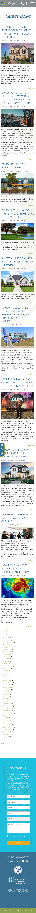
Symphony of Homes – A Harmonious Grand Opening (16, 518)
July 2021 (6, 717)
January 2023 (7, 680)
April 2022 (6, 699)
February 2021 (7, 725)
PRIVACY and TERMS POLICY (16, 891)
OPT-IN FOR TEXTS (17, 836)
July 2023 (6, 670)
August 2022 (7, 689)
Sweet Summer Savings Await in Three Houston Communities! (17, 262)
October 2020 (7, 729)
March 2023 (6, 678)
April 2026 (6, 638)
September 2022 (8, 687)
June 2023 (6, 673)
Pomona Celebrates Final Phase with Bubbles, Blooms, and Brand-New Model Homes (16, 314)
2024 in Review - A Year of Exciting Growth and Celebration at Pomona (17, 382)
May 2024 (6, 661)
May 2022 (6, 696)
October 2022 (7, 685)
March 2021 (6, 722)
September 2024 (8, 654)
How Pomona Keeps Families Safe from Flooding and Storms (16, 569)
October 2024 (7, 652)
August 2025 (7, 645)
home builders (7, 747)
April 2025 (6, 647)
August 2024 (7, 656)
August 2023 (7, 668)
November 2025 (8, 642)
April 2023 (6, 675)
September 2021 (8, 713)
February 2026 (7, 640)
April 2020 (6, 736)
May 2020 (6, 734)
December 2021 (8, 706)
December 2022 (8, 682)
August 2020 (7, 732)
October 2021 (7, 710)
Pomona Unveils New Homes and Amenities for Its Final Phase (15, 453)
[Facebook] (23, 861)
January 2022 (7, 703)
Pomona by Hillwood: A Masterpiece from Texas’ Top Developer (18, 214)
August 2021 (7, 715)
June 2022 (6, 694)
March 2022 (6, 701)
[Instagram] (27, 861)
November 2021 (8, 708)
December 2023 (8, 666)
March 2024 (6, 663)
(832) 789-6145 (20, 858)
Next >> (10, 630)
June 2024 (6, 659)
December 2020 (8, 727)
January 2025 (7, 649)
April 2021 (6, 720)
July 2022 (6, 692)
